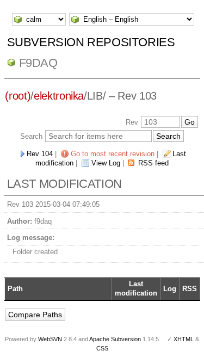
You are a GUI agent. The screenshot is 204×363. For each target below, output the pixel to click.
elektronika (59, 96)
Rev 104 (40, 154)
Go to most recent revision (112, 154)
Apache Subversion (115, 339)
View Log (105, 163)
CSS (102, 348)
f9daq (38, 63)
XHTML (184, 339)
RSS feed (153, 163)
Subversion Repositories (91, 42)
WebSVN (50, 339)
